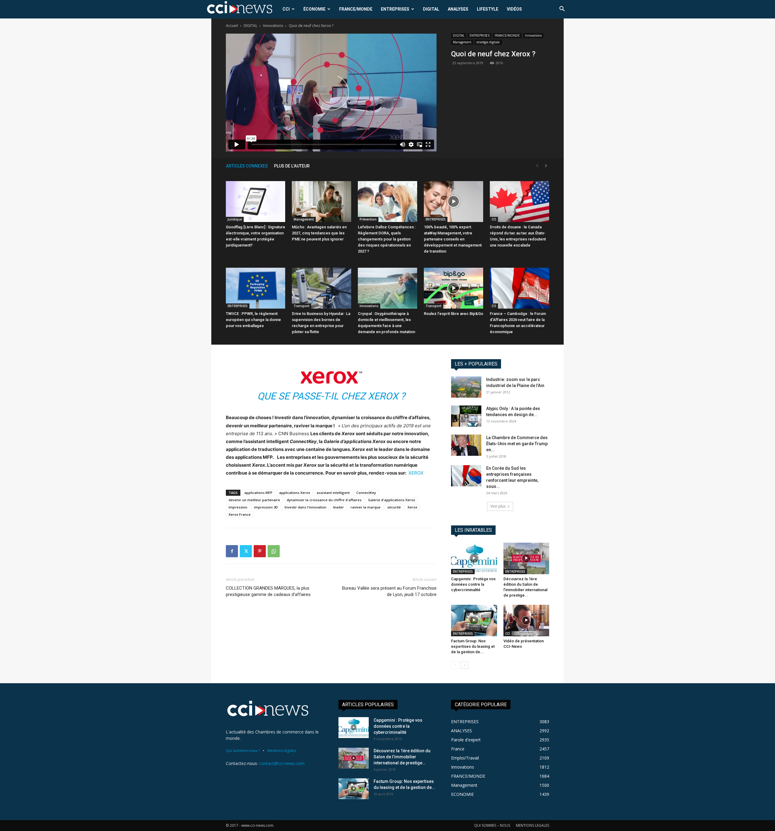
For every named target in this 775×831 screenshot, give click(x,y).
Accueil (232, 25)
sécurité (394, 507)
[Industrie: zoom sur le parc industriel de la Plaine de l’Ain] (466, 387)
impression (238, 507)
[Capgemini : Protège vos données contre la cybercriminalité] (474, 558)
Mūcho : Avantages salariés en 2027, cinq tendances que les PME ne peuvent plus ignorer (319, 233)
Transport (301, 306)
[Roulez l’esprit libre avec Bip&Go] (453, 288)
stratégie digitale (488, 42)
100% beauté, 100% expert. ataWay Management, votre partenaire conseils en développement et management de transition (453, 239)
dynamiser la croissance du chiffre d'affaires (324, 500)
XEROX (416, 473)
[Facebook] (232, 551)
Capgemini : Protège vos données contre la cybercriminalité (473, 584)
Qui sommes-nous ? (243, 750)
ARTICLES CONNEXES (247, 166)
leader (338, 507)
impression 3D (266, 507)
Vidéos (514, 9)
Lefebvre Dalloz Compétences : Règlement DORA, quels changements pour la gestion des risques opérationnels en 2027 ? (387, 239)
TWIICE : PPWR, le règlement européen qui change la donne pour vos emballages (253, 319)
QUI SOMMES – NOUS (492, 825)
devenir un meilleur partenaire (254, 500)
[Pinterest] (260, 551)
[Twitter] (246, 551)
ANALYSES (458, 9)
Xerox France (240, 514)
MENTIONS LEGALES (532, 825)
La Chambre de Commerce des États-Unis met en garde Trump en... (517, 443)
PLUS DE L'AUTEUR (292, 166)
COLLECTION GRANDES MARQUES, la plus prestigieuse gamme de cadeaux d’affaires (268, 591)
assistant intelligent (333, 492)
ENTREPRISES (395, 9)
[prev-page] (537, 166)
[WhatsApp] (274, 551)
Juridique (235, 219)
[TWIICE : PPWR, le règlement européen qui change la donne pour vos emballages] (255, 288)
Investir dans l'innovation (305, 507)
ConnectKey (366, 492)
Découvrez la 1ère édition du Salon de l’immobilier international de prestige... (402, 756)
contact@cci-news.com (282, 763)
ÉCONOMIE (314, 9)
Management (462, 42)
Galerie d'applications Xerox (391, 500)
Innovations (273, 25)
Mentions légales (281, 750)
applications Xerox (294, 492)
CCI (286, 9)
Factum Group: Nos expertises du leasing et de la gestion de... (473, 646)
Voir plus (498, 506)
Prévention (368, 219)
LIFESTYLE (487, 9)
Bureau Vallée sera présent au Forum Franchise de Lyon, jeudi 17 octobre (389, 591)
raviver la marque (366, 507)
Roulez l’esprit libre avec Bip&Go (453, 313)
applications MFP (258, 492)
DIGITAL (431, 9)
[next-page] (546, 166)
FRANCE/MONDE (355, 9)
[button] (562, 9)
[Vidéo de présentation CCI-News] (526, 620)
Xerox (412, 507)
